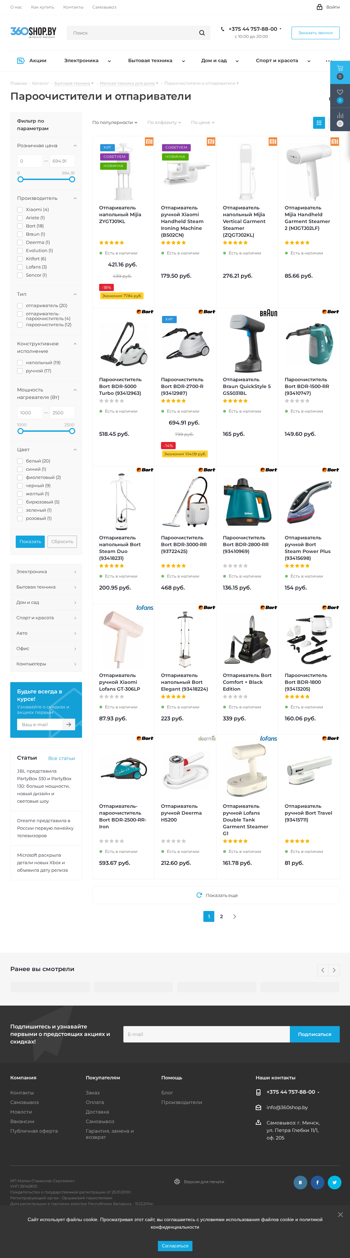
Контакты (22, 1093)
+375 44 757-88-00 (253, 29)
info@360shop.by (287, 1108)
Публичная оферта (34, 1131)
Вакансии (22, 1121)
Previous (323, 971)
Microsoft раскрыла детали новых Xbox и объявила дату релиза (42, 862)
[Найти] (202, 33)
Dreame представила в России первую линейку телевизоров (45, 828)
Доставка (97, 1112)
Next (334, 971)
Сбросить (62, 541)
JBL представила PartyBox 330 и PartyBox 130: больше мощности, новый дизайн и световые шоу (44, 786)
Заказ (92, 1093)
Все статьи (61, 758)
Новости (21, 1112)
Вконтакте (300, 1182)
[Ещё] (329, 61)
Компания (23, 1078)
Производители (181, 1102)
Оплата (95, 1102)
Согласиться (175, 1245)
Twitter (334, 1182)
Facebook (317, 1182)
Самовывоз (24, 1102)
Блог (167, 1093)
